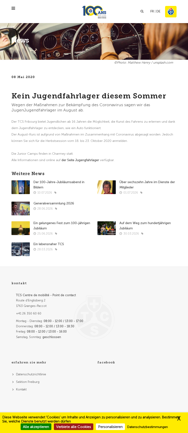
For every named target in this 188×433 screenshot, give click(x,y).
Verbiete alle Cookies (73, 427)
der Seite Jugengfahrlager (80, 160)
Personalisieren (110, 427)
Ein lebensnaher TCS (48, 244)
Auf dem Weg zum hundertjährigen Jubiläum (145, 225)
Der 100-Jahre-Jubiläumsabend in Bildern (58, 184)
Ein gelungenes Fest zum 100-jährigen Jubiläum (61, 225)
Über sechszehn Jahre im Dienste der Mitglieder (147, 184)
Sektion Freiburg (27, 382)
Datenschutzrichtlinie (31, 374)
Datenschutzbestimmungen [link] (147, 427)
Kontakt (21, 389)
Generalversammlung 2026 (53, 203)
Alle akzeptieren (36, 427)
